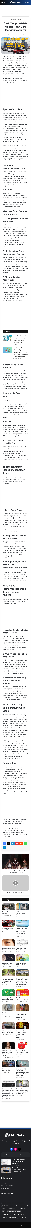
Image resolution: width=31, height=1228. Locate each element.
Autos (3, 1203)
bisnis (14, 1203)
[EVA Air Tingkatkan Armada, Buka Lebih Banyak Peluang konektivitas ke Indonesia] (22, 923)
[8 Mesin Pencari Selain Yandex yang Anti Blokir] (6, 1170)
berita (8, 1203)
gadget (16, 1205)
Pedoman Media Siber (7, 1193)
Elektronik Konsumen (7, 1205)
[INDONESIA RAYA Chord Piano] (22, 942)
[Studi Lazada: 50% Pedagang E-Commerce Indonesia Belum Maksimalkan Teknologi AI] (22, 1063)
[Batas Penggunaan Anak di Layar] (8, 1063)
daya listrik (20, 1203)
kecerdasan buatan (12, 1208)
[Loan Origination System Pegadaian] (8, 992)
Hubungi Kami (5, 1188)
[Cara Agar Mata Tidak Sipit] (8, 942)
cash (15, 404)
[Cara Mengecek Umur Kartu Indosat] (22, 992)
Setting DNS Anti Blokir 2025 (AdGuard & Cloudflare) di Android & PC (20, 1161)
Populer (8, 1155)
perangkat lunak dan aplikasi (14, 1211)
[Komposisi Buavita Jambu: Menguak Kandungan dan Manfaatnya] (22, 1007)
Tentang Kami (5, 1191)
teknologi (4, 1217)
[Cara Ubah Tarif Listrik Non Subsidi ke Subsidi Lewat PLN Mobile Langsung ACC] (7, 338)
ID (10, 1198)
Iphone (4, 1208)
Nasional (19, 19)
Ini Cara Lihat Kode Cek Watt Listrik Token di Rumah (21, 913)
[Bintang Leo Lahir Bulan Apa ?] (8, 957)
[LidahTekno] (15, 2)
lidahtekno (22, 1208)
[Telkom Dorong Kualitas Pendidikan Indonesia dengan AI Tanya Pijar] (22, 1083)
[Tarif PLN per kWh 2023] (8, 1007)
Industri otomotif (24, 1205)
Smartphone (21, 1214)
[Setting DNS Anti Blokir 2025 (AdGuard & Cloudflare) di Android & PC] (6, 1162)
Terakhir (22, 1155)
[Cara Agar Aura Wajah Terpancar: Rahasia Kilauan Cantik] (8, 1045)
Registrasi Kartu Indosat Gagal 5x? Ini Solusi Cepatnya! (22, 1052)
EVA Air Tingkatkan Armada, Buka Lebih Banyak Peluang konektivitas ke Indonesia (22, 931)
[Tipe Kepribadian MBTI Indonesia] (22, 957)
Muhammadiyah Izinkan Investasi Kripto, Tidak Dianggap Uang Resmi (21, 1034)
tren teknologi (23, 1217)
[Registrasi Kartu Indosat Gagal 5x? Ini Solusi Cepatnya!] (22, 1045)
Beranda (13, 19)
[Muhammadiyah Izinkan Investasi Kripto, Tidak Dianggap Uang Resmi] (22, 1025)
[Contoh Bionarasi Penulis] (8, 906)
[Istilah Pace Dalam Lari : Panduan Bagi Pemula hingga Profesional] (8, 972)
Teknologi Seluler (13, 1217)
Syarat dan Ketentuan (7, 1185)
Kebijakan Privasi (6, 1183)
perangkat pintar (6, 1214)
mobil (3, 1211)
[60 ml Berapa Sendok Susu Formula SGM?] (8, 1025)
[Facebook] (4, 843)
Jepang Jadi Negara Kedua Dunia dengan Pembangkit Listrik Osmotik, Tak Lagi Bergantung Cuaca (22, 981)
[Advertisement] (15, 10)
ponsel (14, 1214)
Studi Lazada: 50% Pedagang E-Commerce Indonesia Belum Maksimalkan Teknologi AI (22, 1072)
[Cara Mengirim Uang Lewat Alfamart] (8, 923)
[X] (8, 843)
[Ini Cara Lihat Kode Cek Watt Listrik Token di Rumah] (22, 906)
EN (8, 1198)
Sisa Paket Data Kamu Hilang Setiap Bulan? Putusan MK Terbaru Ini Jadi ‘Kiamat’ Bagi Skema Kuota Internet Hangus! (20, 352)
